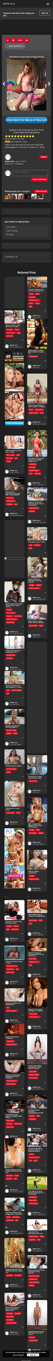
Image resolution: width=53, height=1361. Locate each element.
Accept (33, 1355)
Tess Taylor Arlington (35, 1017)
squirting (32, 1240)
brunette (32, 297)
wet (30, 306)
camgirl (31, 585)
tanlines (32, 511)
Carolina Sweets (34, 1157)
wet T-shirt (10, 972)
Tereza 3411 (33, 1340)
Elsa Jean (37, 545)
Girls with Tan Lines (39, 522)
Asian (31, 410)
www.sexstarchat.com (17, 46)
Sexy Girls (36, 367)
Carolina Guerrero (35, 300)
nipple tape (10, 622)
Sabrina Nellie (34, 879)
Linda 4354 (32, 1071)
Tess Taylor (33, 1014)
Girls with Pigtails (15, 744)
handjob (9, 1124)
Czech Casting (11, 231)
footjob (32, 1116)
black (8, 1217)
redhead (9, 504)
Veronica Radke (12, 1011)
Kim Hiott (18, 1275)
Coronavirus (11, 613)
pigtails (9, 733)
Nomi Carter (11, 333)
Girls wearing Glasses (40, 599)
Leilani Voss (39, 410)
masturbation (11, 1084)
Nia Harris (15, 929)
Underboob (36, 890)
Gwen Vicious (33, 508)
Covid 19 (9, 616)
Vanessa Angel (34, 1075)
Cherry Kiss (33, 781)
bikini (37, 294)
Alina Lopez (10, 455)
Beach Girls (36, 317)
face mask (18, 616)
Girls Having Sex (38, 935)
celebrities (10, 969)
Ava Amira (32, 464)
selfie (15, 733)
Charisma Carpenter (12, 1044)
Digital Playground (35, 470)
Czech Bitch (11, 227)
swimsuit (9, 336)
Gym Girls (13, 940)
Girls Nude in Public (39, 424)
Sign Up (44, 13)
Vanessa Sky (33, 1078)
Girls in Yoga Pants (39, 1214)
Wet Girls (13, 983)
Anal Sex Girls (14, 472)
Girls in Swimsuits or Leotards (20, 347)
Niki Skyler (32, 833)
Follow (43, 157)
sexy (18, 333)
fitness (16, 926)
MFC (38, 830)
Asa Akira (10, 1175)
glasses (39, 585)
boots (31, 1154)
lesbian (31, 1285)
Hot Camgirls (23, 191)
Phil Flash (10, 234)
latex (41, 626)
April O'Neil (33, 920)
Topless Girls (37, 1028)
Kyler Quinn (33, 626)
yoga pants (32, 1200)
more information (18, 1355)
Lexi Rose (10, 1220)
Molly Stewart (11, 1323)
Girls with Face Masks (17, 633)
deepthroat (33, 1279)
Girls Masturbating (16, 1095)
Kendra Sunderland (12, 1081)
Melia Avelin (33, 356)
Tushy (9, 461)
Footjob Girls (37, 1130)
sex (16, 458)
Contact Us (11, 256)
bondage (10, 1313)
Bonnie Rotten (34, 1276)
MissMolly (10, 1320)
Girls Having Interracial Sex (19, 515)
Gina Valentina (34, 1282)
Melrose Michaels (35, 588)
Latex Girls (36, 637)
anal (18, 455)
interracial (10, 498)
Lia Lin (37, 303)
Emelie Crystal (16, 690)
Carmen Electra (12, 966)
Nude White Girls (15, 669)
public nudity (33, 413)
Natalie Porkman (34, 962)
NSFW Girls (9, 3)
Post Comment (39, 179)
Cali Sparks (32, 1197)
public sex (10, 1127)
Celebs (12, 1055)
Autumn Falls (33, 1236)
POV (40, 920)
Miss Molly (10, 1317)
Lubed (17, 330)
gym (8, 929)
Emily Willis (10, 1120)
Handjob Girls (14, 1138)
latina (31, 303)
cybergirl (10, 1275)
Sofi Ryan (32, 1119)
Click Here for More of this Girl (26, 120)
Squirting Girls (37, 1251)
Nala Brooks (11, 501)
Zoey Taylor (33, 1203)
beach (31, 294)
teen (41, 413)
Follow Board (41, 191)
